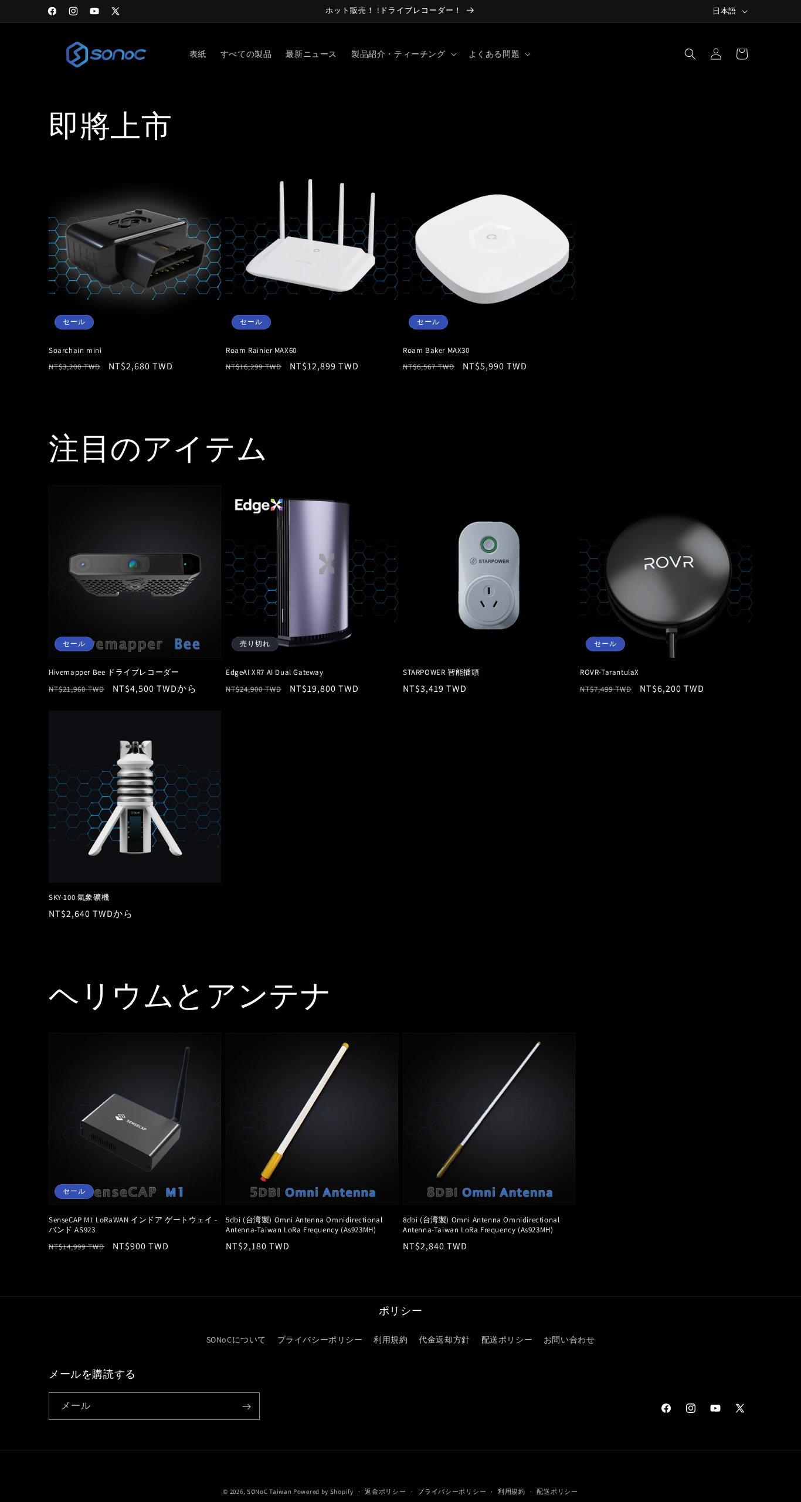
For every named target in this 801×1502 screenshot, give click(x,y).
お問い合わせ (569, 1339)
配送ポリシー (507, 1339)
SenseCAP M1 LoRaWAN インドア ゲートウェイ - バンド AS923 (133, 1225)
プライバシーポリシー (320, 1339)
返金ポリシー (385, 1491)
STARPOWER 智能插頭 (441, 672)
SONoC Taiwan (269, 1491)
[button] (402, 54)
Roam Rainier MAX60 (261, 350)
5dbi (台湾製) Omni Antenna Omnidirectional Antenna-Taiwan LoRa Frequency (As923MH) (304, 1225)
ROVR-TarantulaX (609, 672)
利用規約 (391, 1339)
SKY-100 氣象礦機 (79, 897)
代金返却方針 (444, 1339)
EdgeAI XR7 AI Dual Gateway (275, 672)
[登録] (246, 1407)
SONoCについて (236, 1339)
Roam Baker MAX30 (436, 350)
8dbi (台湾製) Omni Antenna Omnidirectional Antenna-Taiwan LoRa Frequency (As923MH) (481, 1225)
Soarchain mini (75, 350)
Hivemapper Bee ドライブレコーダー (114, 672)
